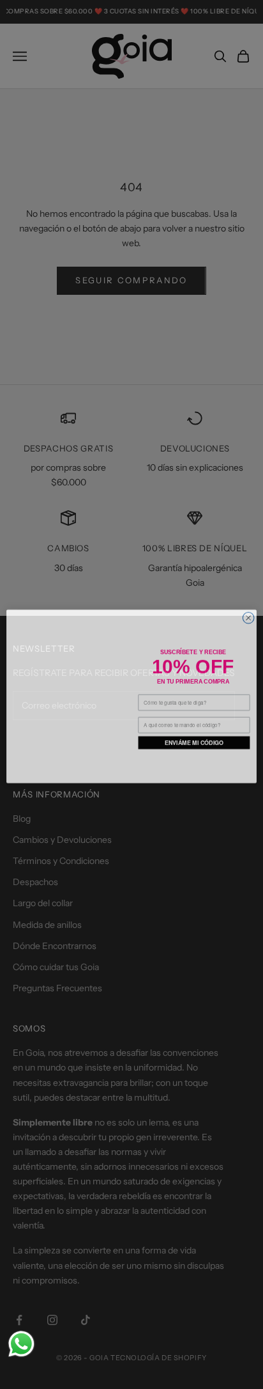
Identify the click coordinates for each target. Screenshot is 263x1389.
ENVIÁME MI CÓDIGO (194, 741)
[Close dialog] (248, 609)
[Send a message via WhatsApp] (21, 1344)
